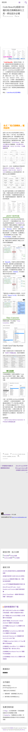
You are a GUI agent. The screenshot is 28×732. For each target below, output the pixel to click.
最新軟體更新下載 (11, 607)
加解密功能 (6, 146)
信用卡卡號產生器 (10, 353)
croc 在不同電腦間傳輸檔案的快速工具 (14, 584)
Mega (6, 711)
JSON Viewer (15, 142)
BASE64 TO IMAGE (9, 168)
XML (8, 144)
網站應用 (7, 454)
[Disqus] (14, 493)
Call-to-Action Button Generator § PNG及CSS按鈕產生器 (14, 421)
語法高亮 (14, 456)
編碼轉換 (9, 456)
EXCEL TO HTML (15, 146)
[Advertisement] (14, 32)
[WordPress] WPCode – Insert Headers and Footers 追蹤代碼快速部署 (14, 589)
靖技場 (4, 2)
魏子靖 (17, 16)
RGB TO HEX (12, 170)
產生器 (23, 454)
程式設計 (5, 456)
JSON (4, 144)
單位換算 (19, 454)
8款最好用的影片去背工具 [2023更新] (13, 576)
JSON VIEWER (20, 223)
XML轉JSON (19, 144)
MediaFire (7, 715)
